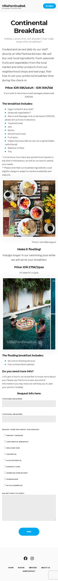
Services (33, 568)
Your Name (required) (12, 399)
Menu (50, 6)
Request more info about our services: (20, 429)
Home (10, 568)
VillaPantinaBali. (13, 6)
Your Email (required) (12, 414)
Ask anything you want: (13, 493)
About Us (45, 568)
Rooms (21, 568)
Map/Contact (29, 571)
